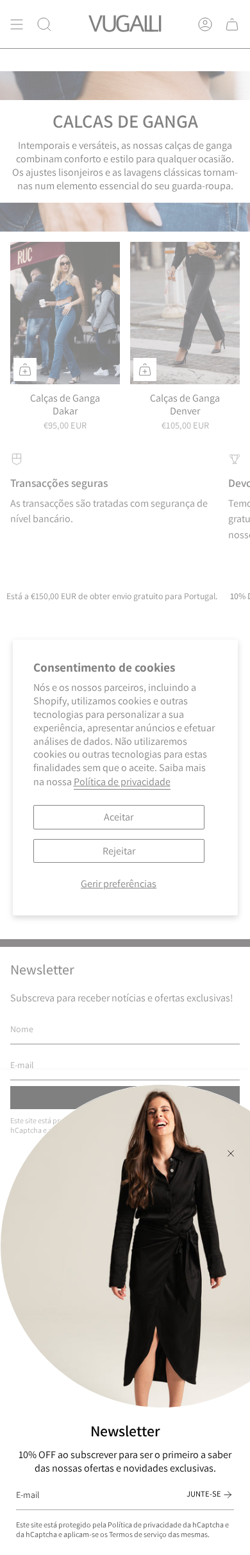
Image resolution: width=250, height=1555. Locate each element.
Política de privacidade (144, 1524)
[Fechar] (230, 1153)
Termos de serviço (138, 1534)
